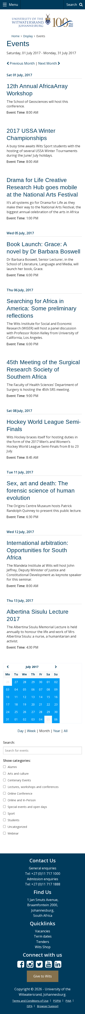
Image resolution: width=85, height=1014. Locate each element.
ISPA (29, 1006)
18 (16, 704)
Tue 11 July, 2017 (20, 472)
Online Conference (19, 793)
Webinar (13, 833)
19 (24, 704)
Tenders (42, 941)
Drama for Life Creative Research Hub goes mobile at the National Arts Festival (42, 187)
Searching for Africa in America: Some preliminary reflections (41, 308)
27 (16, 682)
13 (33, 697)
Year (57, 731)
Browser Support (47, 1006)
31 (7, 719)
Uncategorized (17, 827)
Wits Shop (43, 947)
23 (56, 704)
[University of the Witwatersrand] (42, 21)
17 (7, 704)
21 (40, 704)
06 (33, 689)
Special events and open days (27, 807)
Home (15, 36)
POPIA (57, 1001)
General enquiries (42, 868)
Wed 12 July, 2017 (20, 532)
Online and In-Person (21, 800)
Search (72, 4)
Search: (9, 742)
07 (40, 689)
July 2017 (32, 667)
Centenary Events (19, 780)
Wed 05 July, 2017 (20, 233)
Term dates (43, 936)
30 (40, 682)
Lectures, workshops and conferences (33, 787)
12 (24, 697)
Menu (13, 4)
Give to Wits (42, 976)
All (65, 731)
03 (7, 689)
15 (48, 697)
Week (32, 731)
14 (40, 697)
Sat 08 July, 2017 (19, 410)
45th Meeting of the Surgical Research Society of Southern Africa (43, 369)
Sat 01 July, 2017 (19, 75)
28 (24, 682)
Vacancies (42, 931)
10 (7, 697)
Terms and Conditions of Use (30, 1001)
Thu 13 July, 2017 (20, 600)
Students (13, 820)
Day (21, 731)
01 (48, 682)
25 (16, 712)
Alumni (12, 767)
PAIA (68, 1001)
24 (7, 712)
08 (48, 689)
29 (33, 682)
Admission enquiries (42, 879)
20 (33, 704)
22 (48, 704)
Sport (11, 813)
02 (56, 682)
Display (28, 36)
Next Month (48, 63)
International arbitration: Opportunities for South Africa (37, 550)
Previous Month (22, 63)
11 (16, 697)
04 (16, 689)
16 (56, 697)
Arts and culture (18, 774)
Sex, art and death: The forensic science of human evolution (41, 490)
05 (24, 689)
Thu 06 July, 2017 (20, 290)
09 (56, 689)
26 (24, 712)
